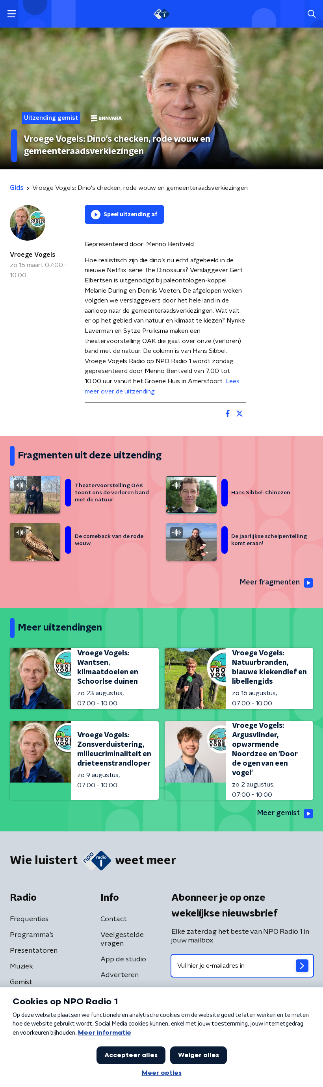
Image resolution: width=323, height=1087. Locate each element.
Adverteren (119, 975)
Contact (113, 919)
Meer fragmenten (270, 582)
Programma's (32, 935)
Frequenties (29, 919)
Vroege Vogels (33, 255)
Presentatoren (34, 950)
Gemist (21, 982)
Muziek (21, 966)
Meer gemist (278, 813)
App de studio (123, 959)
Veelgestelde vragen (122, 939)
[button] (11, 14)
